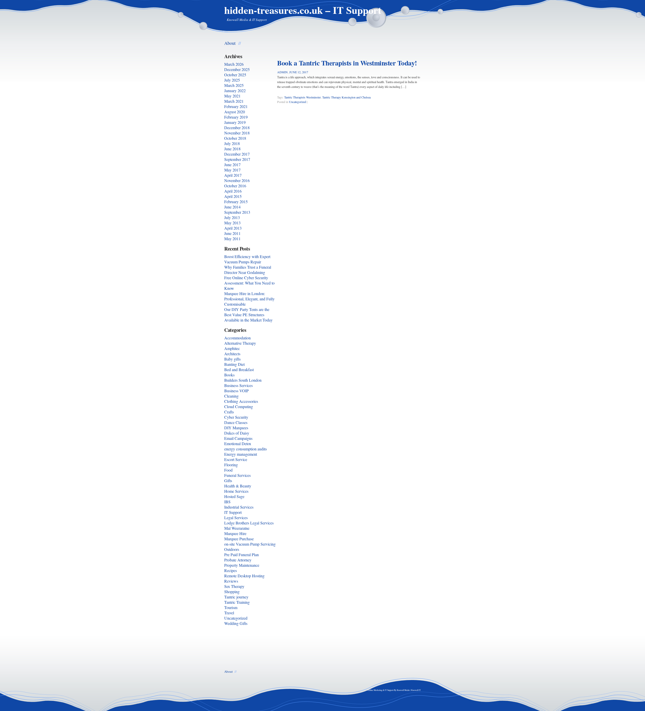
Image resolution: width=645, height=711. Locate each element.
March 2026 (234, 64)
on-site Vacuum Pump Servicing (250, 544)
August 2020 (234, 111)
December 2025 (237, 69)
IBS (227, 501)
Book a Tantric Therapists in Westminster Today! (347, 63)
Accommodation (237, 337)
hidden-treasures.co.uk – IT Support (302, 10)
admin (282, 72)
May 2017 (232, 169)
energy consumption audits (245, 448)
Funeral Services (237, 475)
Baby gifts (232, 359)
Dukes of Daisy (236, 433)
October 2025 (235, 74)
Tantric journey (236, 596)
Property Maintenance (241, 565)
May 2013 (232, 222)
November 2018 (237, 132)
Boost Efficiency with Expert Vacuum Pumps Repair (247, 259)
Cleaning (231, 396)
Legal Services (236, 517)
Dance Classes (235, 422)
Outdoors (231, 549)
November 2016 (237, 180)
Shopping (232, 591)
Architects (232, 353)
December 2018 (237, 127)
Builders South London (243, 380)
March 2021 (234, 101)
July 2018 (232, 143)
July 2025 (232, 80)
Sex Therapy (234, 586)
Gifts (228, 480)
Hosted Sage (234, 496)
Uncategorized (297, 102)
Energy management (240, 454)
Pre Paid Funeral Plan (241, 554)
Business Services (238, 385)
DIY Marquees (236, 427)
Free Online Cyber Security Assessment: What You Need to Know (249, 283)
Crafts (229, 411)
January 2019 (235, 122)
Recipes (230, 570)
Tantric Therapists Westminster (302, 97)
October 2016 (235, 185)
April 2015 (233, 196)
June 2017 (232, 164)
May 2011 (232, 238)
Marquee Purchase (239, 538)
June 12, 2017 (298, 72)
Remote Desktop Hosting (244, 575)
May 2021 (232, 95)
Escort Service (235, 459)
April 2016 (233, 191)
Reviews (231, 581)
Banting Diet (234, 364)
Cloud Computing (238, 406)
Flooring (231, 464)
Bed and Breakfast (239, 369)
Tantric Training (237, 602)
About (230, 42)
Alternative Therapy (240, 343)
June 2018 (232, 148)
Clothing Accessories (241, 401)
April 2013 (233, 228)
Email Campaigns (238, 438)
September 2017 (237, 159)
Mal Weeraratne (236, 528)
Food (228, 470)
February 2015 (236, 201)
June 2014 (232, 206)
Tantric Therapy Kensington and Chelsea (346, 97)
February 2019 (236, 117)
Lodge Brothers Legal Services (249, 522)
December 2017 (237, 154)
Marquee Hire (235, 533)
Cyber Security (236, 417)
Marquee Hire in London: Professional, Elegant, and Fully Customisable (249, 299)
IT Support (233, 512)
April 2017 (233, 175)
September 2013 (237, 212)
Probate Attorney (237, 559)
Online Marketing (375, 690)
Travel (229, 612)
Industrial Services (238, 507)
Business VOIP (236, 390)
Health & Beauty (237, 485)
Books (229, 374)
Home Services (236, 491)
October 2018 (235, 138)
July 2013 (232, 217)
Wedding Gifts (235, 623)
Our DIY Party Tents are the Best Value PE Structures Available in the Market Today (248, 315)
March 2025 (234, 85)
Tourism (230, 607)
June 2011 (232, 233)
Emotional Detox (237, 443)
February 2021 (236, 106)
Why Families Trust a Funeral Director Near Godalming (247, 269)
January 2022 (235, 90)
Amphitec (232, 348)
